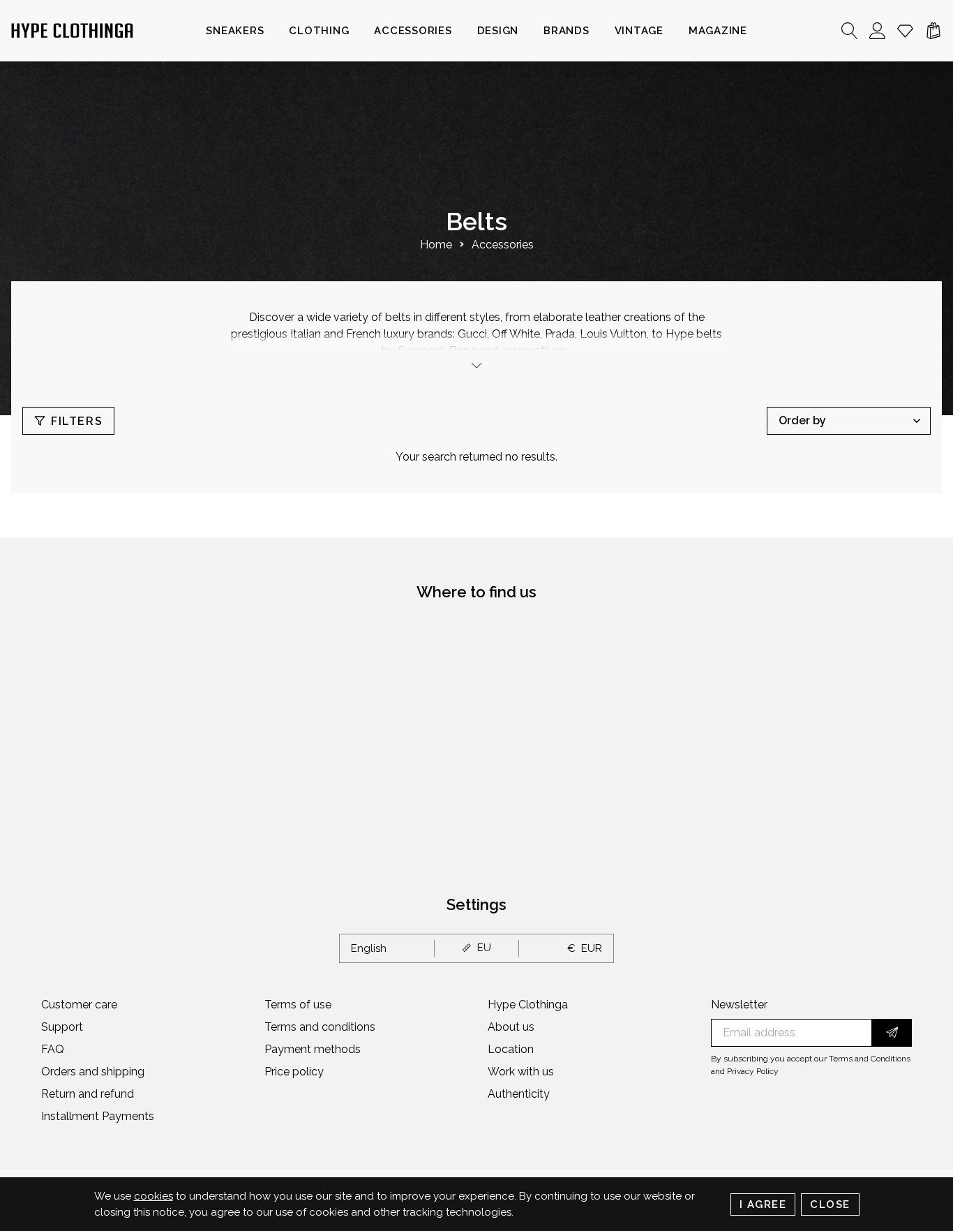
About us (511, 1027)
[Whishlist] (905, 30)
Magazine (718, 30)
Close (830, 1204)
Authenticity (519, 1094)
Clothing (319, 30)
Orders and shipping (92, 1071)
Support (62, 1027)
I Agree (763, 1204)
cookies (153, 1196)
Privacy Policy (753, 1071)
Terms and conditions (319, 1027)
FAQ (52, 1049)
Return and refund (87, 1094)
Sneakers (235, 30)
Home (436, 244)
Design (498, 30)
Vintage (639, 30)
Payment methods (312, 1049)
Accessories (412, 30)
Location (511, 1049)
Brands (566, 30)
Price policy (294, 1071)
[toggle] (476, 365)
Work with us (521, 1071)
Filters (77, 421)
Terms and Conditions (869, 1059)
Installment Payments (97, 1116)
